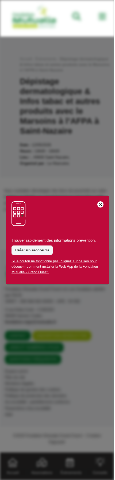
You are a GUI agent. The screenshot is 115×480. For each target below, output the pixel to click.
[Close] (100, 204)
